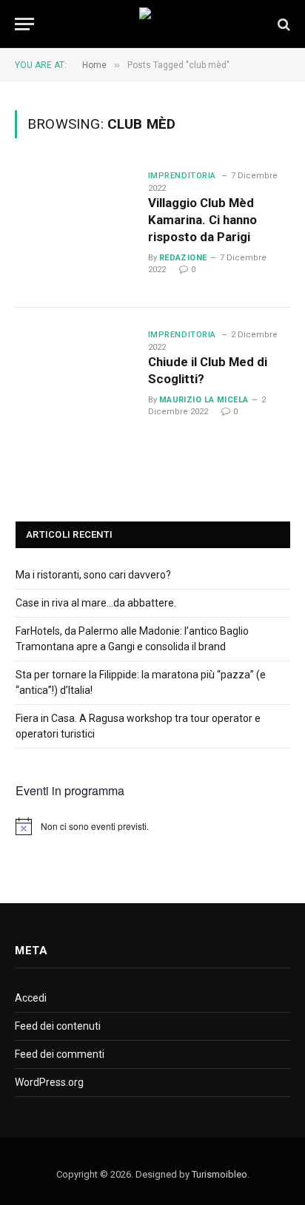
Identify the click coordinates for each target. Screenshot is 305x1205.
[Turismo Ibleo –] (152, 24)
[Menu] (24, 24)
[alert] (153, 826)
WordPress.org (49, 1082)
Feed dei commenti (59, 1054)
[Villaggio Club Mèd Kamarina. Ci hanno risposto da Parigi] (75, 228)
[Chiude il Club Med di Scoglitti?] (75, 387)
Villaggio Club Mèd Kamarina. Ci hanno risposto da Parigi (202, 219)
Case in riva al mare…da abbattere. (96, 603)
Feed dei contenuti (58, 1026)
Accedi (31, 998)
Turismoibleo (219, 1174)
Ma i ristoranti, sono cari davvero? (93, 575)
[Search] (282, 24)
